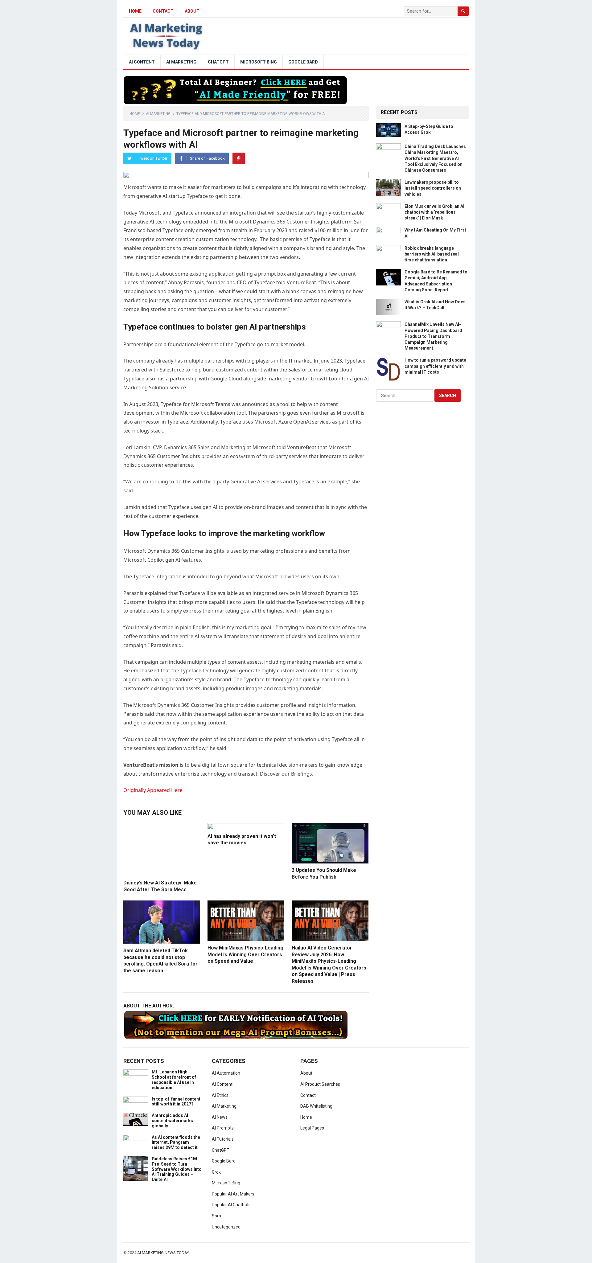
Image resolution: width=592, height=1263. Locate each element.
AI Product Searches (320, 1084)
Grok (216, 1172)
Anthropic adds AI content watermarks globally (172, 1120)
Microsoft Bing (258, 61)
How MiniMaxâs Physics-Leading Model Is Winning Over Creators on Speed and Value (245, 954)
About (192, 11)
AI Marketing (181, 61)
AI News (220, 1117)
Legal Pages (312, 1128)
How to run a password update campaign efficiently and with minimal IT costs (435, 366)
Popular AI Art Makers (233, 1193)
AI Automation (226, 1073)
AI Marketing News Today (163, 1252)
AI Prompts (223, 1128)
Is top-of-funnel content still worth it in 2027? (176, 1102)
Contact (163, 11)
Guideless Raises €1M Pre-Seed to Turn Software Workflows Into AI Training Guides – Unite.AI (177, 1169)
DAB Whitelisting (316, 1106)
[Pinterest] (238, 158)
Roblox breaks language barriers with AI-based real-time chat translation (433, 254)
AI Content (142, 61)
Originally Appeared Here (153, 790)
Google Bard (303, 61)
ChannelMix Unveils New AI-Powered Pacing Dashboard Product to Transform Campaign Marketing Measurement (433, 336)
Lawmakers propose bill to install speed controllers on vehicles (433, 188)
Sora (216, 1215)
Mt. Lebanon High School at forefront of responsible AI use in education (174, 1079)
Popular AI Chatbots (231, 1204)
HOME (135, 11)
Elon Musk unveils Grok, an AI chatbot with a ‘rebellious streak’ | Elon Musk (434, 212)
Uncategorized (226, 1226)
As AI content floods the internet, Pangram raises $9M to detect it (176, 1142)
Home (135, 114)
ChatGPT (218, 61)
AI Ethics (220, 1095)
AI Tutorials (223, 1139)
